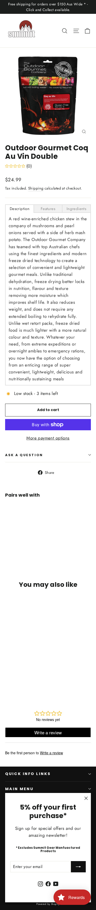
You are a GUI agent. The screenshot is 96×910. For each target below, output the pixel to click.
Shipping (35, 188)
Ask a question (24, 455)
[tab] (19, 208)
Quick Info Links (28, 773)
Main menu (19, 788)
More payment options (48, 438)
